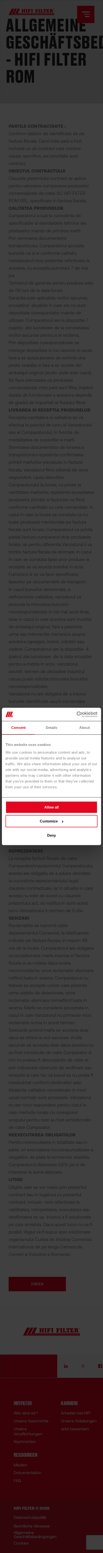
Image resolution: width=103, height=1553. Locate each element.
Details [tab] (51, 728)
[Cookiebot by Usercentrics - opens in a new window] (76, 714)
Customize (49, 821)
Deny (51, 835)
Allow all (51, 807)
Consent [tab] (18, 728)
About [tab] (84, 728)
